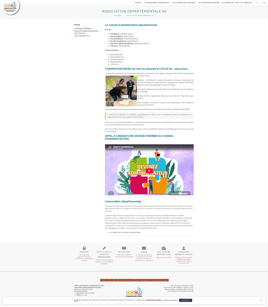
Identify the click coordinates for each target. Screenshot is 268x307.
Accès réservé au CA (81, 36)
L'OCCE (138, 3)
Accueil (118, 15)
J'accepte (185, 300)
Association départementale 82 (86, 31)
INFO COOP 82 (79, 33)
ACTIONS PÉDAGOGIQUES (209, 3)
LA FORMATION (227, 3)
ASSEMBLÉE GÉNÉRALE (83, 28)
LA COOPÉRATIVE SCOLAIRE (183, 3)
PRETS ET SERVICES (243, 3)
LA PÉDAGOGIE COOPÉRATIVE (156, 3)
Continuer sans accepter (170, 300)
